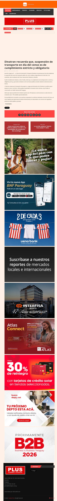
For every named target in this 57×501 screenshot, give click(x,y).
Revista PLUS (11, 498)
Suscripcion (12, 13)
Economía (31, 10)
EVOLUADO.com (16, 491)
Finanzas (24, 10)
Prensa (6, 71)
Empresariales (16, 10)
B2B (6, 13)
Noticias (8, 10)
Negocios (39, 10)
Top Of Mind (47, 10)
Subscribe (52, 498)
